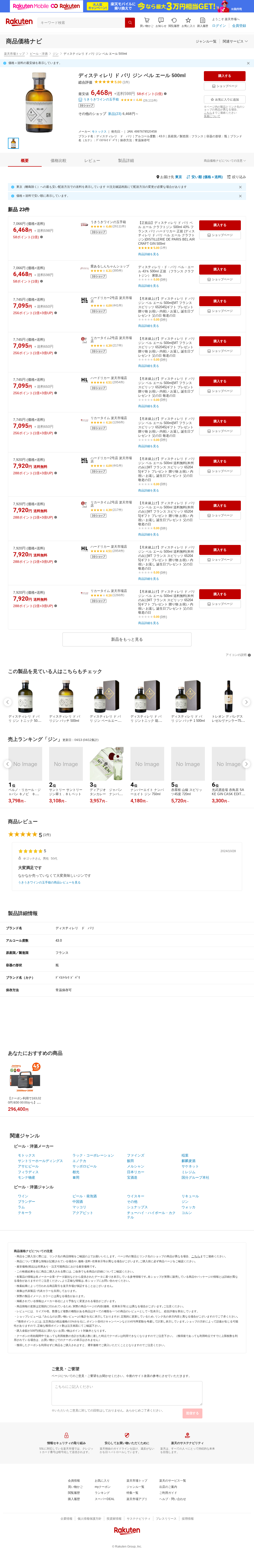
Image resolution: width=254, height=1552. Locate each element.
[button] (161, 22)
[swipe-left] (8, 702)
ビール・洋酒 (39, 53)
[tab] (25, 161)
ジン (56, 53)
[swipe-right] (246, 702)
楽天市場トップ (14, 53)
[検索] (130, 23)
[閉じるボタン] (249, 63)
